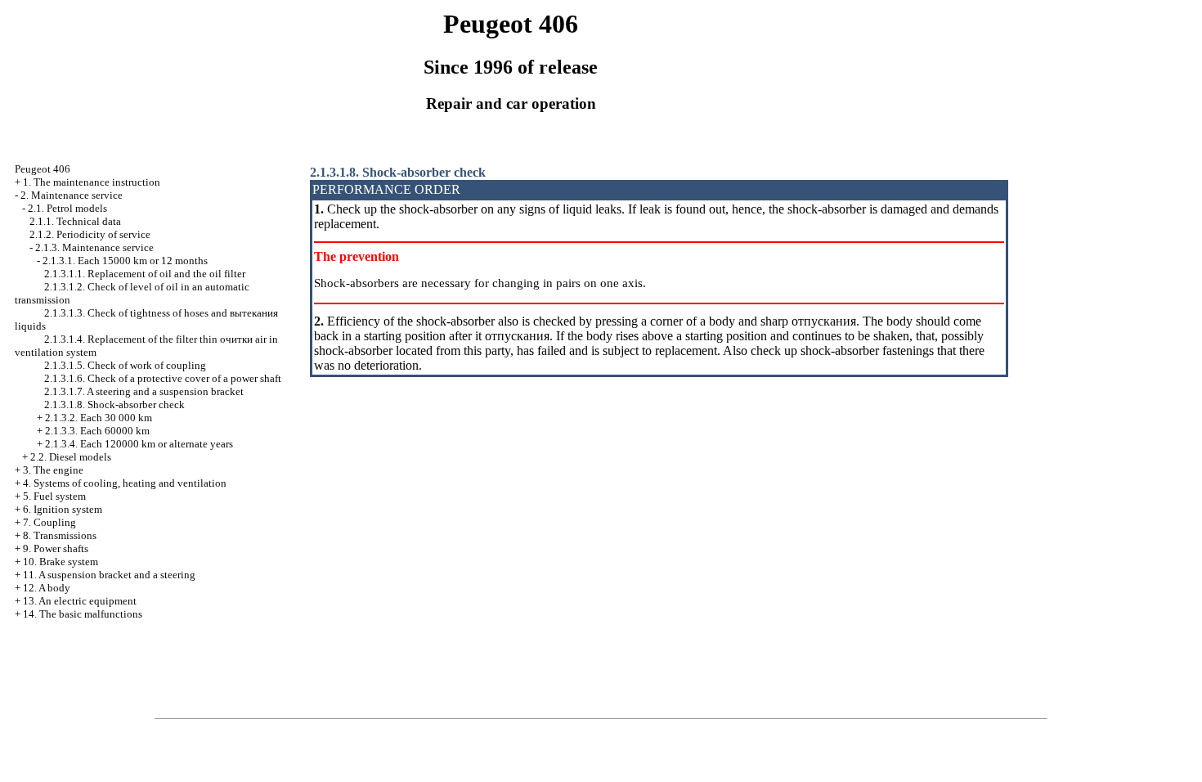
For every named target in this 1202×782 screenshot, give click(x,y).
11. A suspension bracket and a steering (109, 575)
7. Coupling (49, 522)
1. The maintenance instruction (91, 182)
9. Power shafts (55, 548)
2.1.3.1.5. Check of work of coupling (125, 365)
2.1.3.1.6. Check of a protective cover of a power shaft (162, 378)
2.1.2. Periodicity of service (89, 234)
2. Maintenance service (71, 195)
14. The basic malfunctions (82, 614)
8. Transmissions (59, 535)
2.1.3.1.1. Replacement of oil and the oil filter (144, 273)
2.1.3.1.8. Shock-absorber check (114, 404)
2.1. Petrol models (67, 208)
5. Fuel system (54, 496)
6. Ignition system (62, 509)
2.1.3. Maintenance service (94, 247)
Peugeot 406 (42, 169)
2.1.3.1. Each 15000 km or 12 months (125, 260)
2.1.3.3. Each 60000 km (97, 431)
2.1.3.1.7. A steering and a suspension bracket (144, 391)
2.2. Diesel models (70, 457)
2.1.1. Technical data (75, 221)
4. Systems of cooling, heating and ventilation (124, 483)
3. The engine (53, 470)
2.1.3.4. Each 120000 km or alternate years (139, 444)
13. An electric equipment (80, 601)
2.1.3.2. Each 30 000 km (98, 417)
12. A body (46, 588)
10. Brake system (60, 561)
